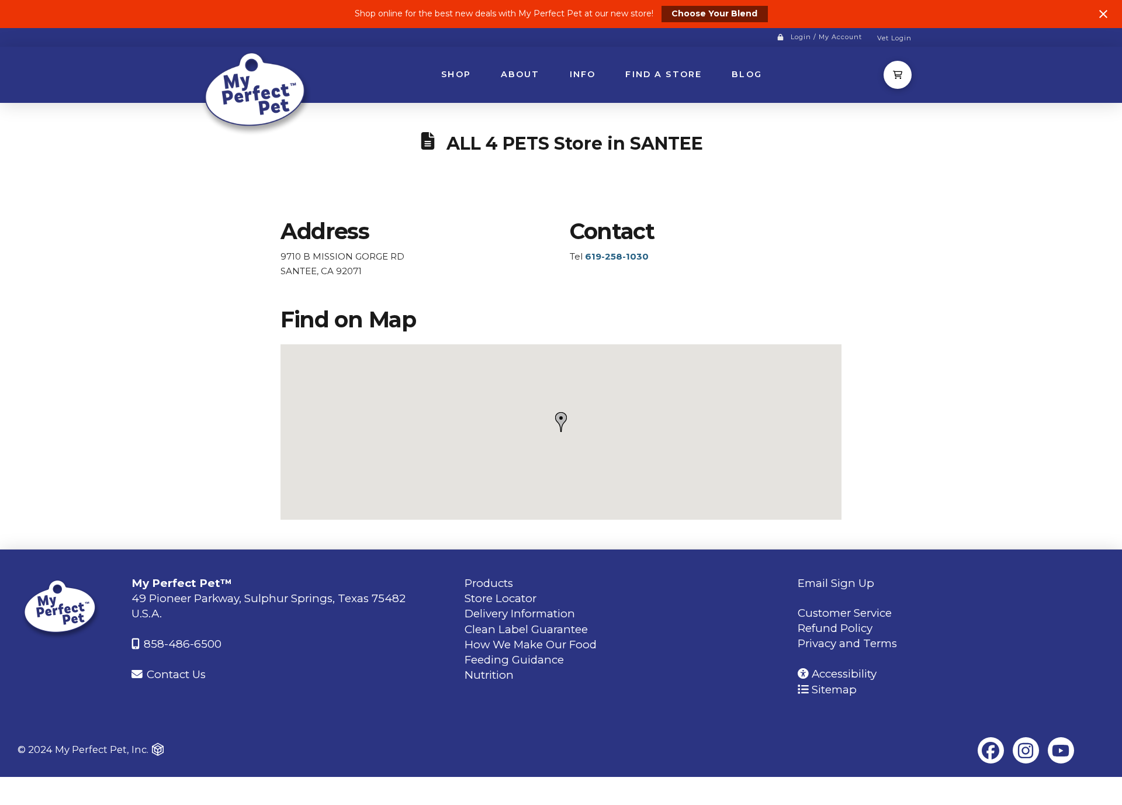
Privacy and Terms (847, 643)
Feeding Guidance (514, 659)
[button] (898, 75)
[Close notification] (1103, 14)
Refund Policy (835, 628)
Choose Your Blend (714, 13)
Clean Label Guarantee (526, 629)
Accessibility (843, 673)
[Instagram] (1026, 750)
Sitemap (833, 689)
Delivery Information (520, 613)
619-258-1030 (617, 256)
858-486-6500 (181, 644)
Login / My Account (826, 37)
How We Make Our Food (531, 644)
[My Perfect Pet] (257, 92)
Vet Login (894, 38)
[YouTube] (1061, 750)
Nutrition (489, 675)
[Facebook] (991, 750)
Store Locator (500, 598)
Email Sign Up (836, 583)
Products (489, 583)
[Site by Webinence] (158, 749)
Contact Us (175, 674)
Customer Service (845, 613)
